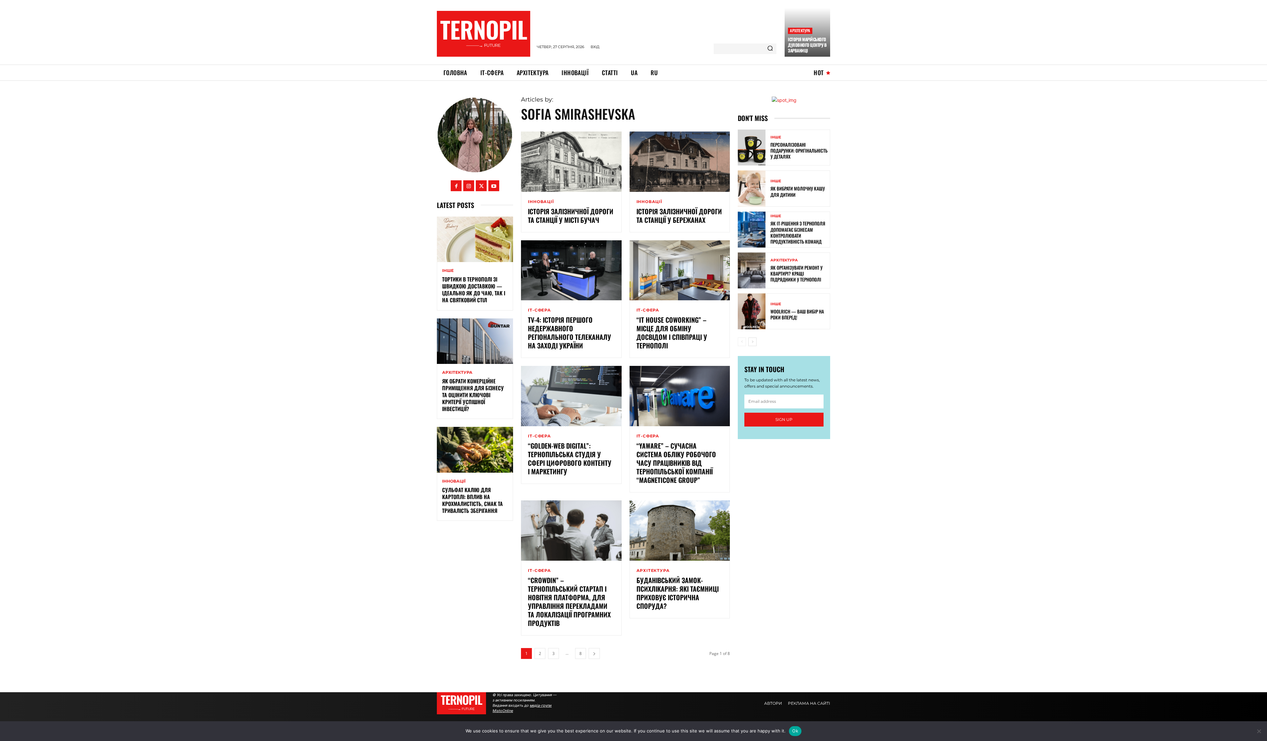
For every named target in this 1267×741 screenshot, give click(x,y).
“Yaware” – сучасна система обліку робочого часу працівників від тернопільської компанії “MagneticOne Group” (676, 463)
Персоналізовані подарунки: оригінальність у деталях (799, 150)
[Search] (770, 49)
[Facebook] (456, 185)
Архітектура (800, 30)
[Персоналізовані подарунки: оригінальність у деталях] (751, 147)
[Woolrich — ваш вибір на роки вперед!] (751, 311)
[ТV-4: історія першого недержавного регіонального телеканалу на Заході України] (571, 270)
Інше (448, 271)
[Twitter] (481, 185)
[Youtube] (493, 185)
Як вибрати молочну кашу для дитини (797, 191)
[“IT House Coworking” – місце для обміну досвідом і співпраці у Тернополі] (680, 270)
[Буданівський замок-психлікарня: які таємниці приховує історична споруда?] (680, 530)
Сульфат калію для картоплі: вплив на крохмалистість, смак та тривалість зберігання (472, 500)
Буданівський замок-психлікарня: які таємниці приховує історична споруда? (677, 593)
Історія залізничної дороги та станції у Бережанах (679, 215)
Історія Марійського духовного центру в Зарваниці (807, 45)
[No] (1258, 731)
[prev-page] (742, 342)
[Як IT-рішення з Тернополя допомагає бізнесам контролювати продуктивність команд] (751, 230)
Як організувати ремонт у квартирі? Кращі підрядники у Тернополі (796, 273)
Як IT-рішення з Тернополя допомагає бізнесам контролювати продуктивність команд (797, 232)
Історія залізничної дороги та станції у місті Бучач (570, 215)
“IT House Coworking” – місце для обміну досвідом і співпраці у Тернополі (671, 332)
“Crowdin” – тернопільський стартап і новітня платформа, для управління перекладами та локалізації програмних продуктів (569, 601)
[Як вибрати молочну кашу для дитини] (751, 188)
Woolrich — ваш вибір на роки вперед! (797, 314)
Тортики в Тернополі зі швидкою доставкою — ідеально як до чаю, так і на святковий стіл (473, 289)
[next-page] (594, 653)
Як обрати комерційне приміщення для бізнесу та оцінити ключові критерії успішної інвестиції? (473, 394)
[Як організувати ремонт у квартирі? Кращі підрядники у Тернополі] (751, 270)
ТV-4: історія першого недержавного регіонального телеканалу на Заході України (569, 332)
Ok (795, 730)
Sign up (784, 419)
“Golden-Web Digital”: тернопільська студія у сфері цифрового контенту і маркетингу (569, 458)
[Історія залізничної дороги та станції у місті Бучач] (571, 162)
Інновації (454, 481)
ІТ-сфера (539, 310)
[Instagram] (468, 185)
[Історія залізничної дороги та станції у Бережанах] (680, 162)
